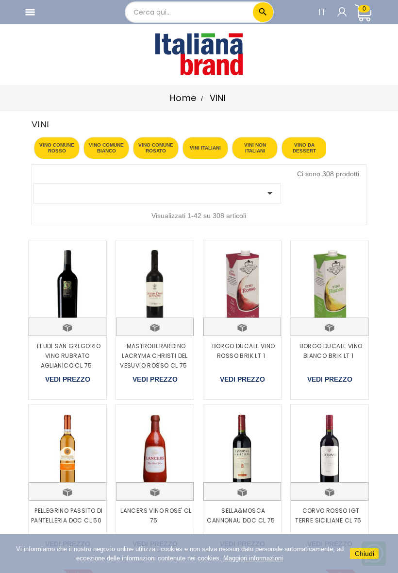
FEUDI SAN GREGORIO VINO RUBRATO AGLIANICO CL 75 (68, 356)
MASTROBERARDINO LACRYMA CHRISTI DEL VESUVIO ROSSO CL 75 (154, 356)
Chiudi (364, 553)
